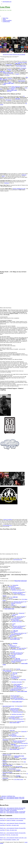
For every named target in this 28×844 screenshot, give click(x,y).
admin (2, 796)
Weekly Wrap (5, 18)
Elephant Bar (21, 613)
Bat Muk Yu (14, 678)
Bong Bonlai (20, 706)
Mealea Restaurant (17, 617)
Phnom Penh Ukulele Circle (8, 706)
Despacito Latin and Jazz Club (20, 601)
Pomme (14, 676)
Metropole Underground (16, 602)
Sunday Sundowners (15, 86)
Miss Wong (23, 679)
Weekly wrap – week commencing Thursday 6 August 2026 (12, 812)
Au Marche (24, 758)
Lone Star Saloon (20, 721)
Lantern (16, 732)
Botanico (9, 69)
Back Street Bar (21, 80)
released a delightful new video (19, 188)
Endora (14, 696)
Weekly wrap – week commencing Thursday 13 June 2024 (12, 798)
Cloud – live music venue (11, 830)
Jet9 (10, 70)
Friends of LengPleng (7, 20)
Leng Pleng (5, 7)
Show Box (17, 98)
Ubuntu (4, 84)
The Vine (18, 669)
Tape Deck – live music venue (12, 825)
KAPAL (7, 75)
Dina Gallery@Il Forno (7, 772)
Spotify (3, 176)
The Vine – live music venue (12, 834)
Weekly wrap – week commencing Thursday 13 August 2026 (12, 811)
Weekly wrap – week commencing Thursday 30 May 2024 (12, 797)
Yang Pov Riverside (15, 587)
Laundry (17, 74)
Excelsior (24, 606)
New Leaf (9, 91)
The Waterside (13, 645)
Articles (4, 19)
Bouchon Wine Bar (21, 616)
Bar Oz (12, 89)
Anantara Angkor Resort (18, 711)
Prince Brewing (11, 586)
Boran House (5, 778)
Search (1, 799)
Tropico (9, 82)
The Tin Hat (23, 68)
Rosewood (12, 631)
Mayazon (13, 605)
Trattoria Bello (9, 64)
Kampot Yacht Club (14, 709)
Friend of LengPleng (7, 519)
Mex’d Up (12, 635)
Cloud (20, 69)
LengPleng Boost (6, 21)
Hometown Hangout (22, 62)
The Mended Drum (14, 690)
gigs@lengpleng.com (7, 1)
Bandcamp (24, 174)
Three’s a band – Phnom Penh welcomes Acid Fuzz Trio (11, 809)
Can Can (10, 598)
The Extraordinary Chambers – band (11, 839)
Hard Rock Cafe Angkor (17, 589)
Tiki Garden (13, 588)
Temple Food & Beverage (17, 628)
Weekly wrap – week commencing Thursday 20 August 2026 (12, 808)
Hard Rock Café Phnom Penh (19, 592)
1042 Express (8, 99)
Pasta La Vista (15, 710)
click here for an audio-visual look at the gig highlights (14, 54)
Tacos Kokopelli (12, 87)
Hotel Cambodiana (18, 593)
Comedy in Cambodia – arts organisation (8, 810)
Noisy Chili (14, 673)
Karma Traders (16, 620)
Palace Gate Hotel (22, 648)
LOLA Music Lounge (18, 779)
